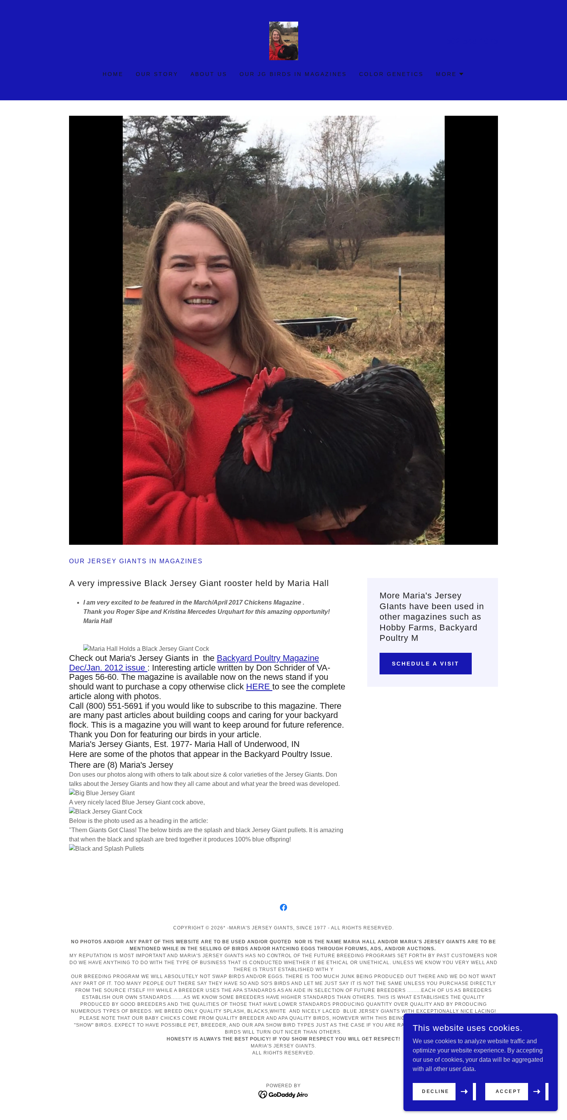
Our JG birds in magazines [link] (293, 74)
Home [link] (113, 74)
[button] (450, 74)
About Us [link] (209, 74)
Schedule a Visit (425, 664)
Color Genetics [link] (391, 74)
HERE (259, 686)
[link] (283, 40)
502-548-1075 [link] (472, 41)
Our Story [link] (157, 74)
